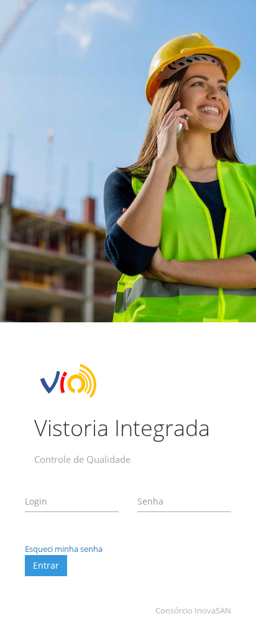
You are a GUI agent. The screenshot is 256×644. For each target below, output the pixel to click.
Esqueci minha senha (64, 548)
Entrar (46, 565)
